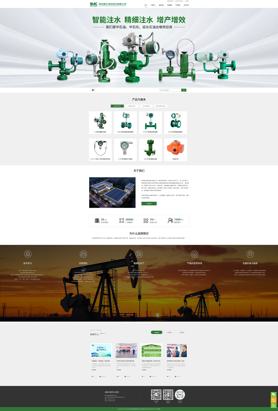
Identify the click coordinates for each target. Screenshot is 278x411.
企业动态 (156, 332)
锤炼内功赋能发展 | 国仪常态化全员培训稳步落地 (156, 361)
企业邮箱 (187, 1)
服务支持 (161, 5)
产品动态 (169, 332)
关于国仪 (178, 5)
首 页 (146, 5)
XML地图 (158, 409)
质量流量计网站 (170, 1)
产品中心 (153, 5)
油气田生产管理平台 (179, 1)
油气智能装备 (146, 106)
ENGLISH (186, 5)
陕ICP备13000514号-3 (151, 409)
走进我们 (149, 203)
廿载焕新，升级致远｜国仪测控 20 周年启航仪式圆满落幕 (108, 361)
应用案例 (169, 5)
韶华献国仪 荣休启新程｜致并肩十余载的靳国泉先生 (182, 361)
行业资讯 (182, 332)
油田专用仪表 (117, 106)
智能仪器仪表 (131, 106)
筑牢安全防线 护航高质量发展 (125, 361)
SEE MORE (94, 369)
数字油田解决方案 (160, 106)
